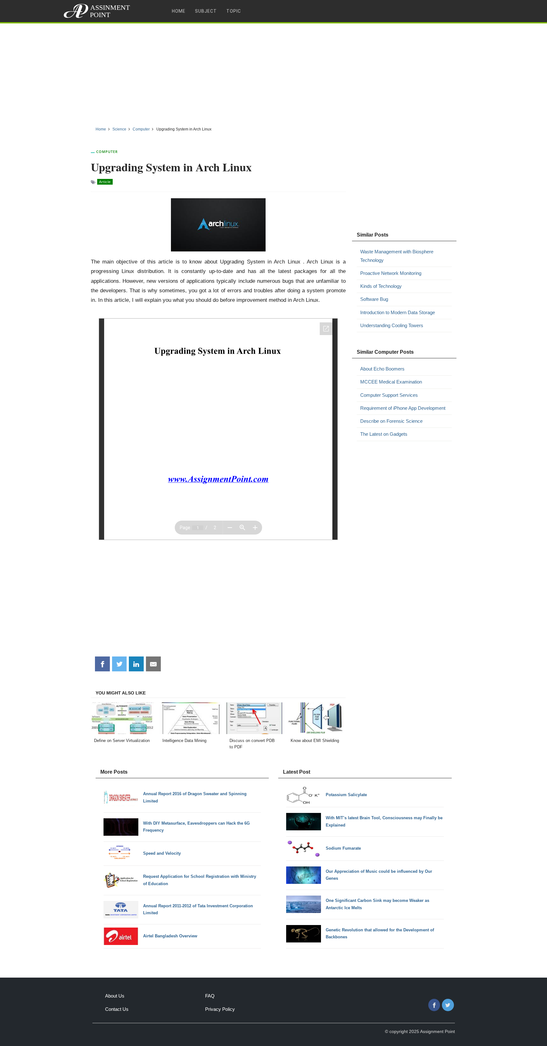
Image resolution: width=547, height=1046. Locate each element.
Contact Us (117, 1009)
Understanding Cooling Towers (391, 325)
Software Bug (374, 299)
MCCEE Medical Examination (391, 381)
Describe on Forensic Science (391, 421)
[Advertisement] (273, 72)
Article (105, 182)
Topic (233, 11)
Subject (206, 11)
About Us (114, 995)
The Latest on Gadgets (383, 434)
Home (178, 11)
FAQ (210, 995)
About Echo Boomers (382, 368)
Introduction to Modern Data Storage (397, 312)
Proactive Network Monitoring (390, 273)
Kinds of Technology (381, 286)
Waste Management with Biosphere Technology (396, 256)
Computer (107, 151)
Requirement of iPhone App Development (402, 408)
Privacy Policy (220, 1009)
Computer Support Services (389, 395)
